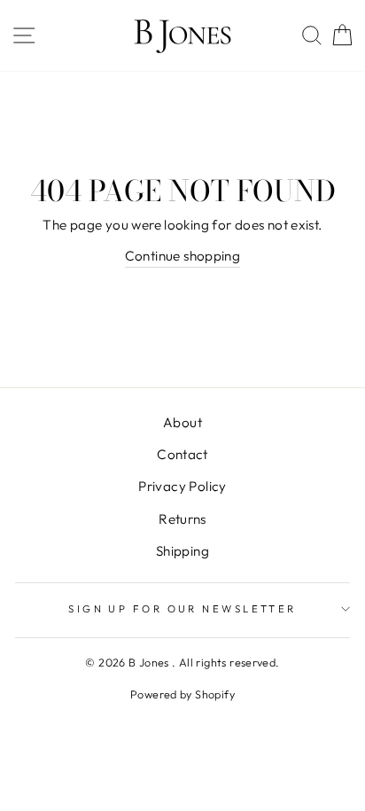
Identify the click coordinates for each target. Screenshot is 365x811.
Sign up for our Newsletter (182, 609)
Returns (182, 519)
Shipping (182, 550)
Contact (182, 454)
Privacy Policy (182, 486)
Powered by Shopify (182, 694)
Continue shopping (183, 255)
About (182, 422)
